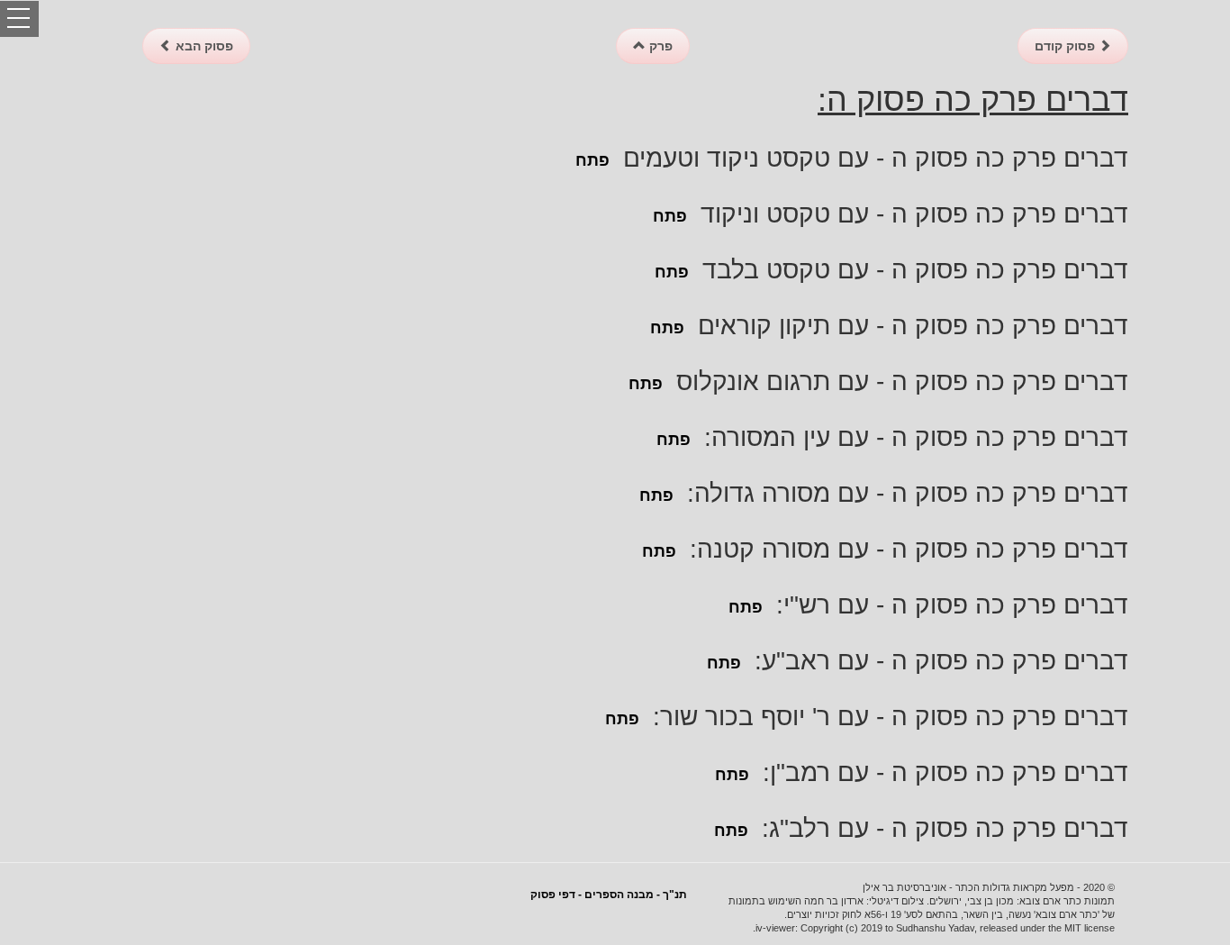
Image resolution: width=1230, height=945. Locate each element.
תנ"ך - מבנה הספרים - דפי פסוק (608, 894)
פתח (592, 160)
